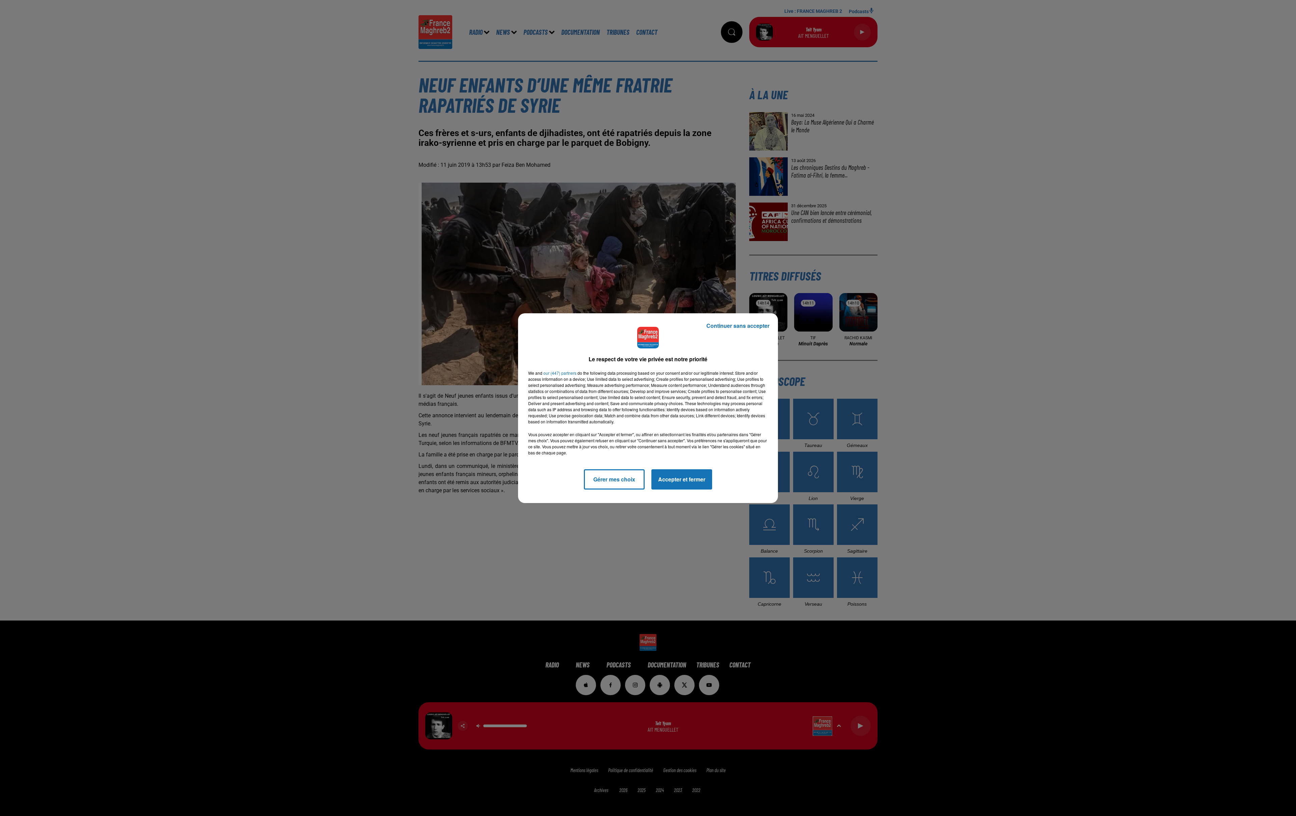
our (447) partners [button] (559, 373)
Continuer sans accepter (738, 326)
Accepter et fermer (681, 479)
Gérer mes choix (614, 479)
